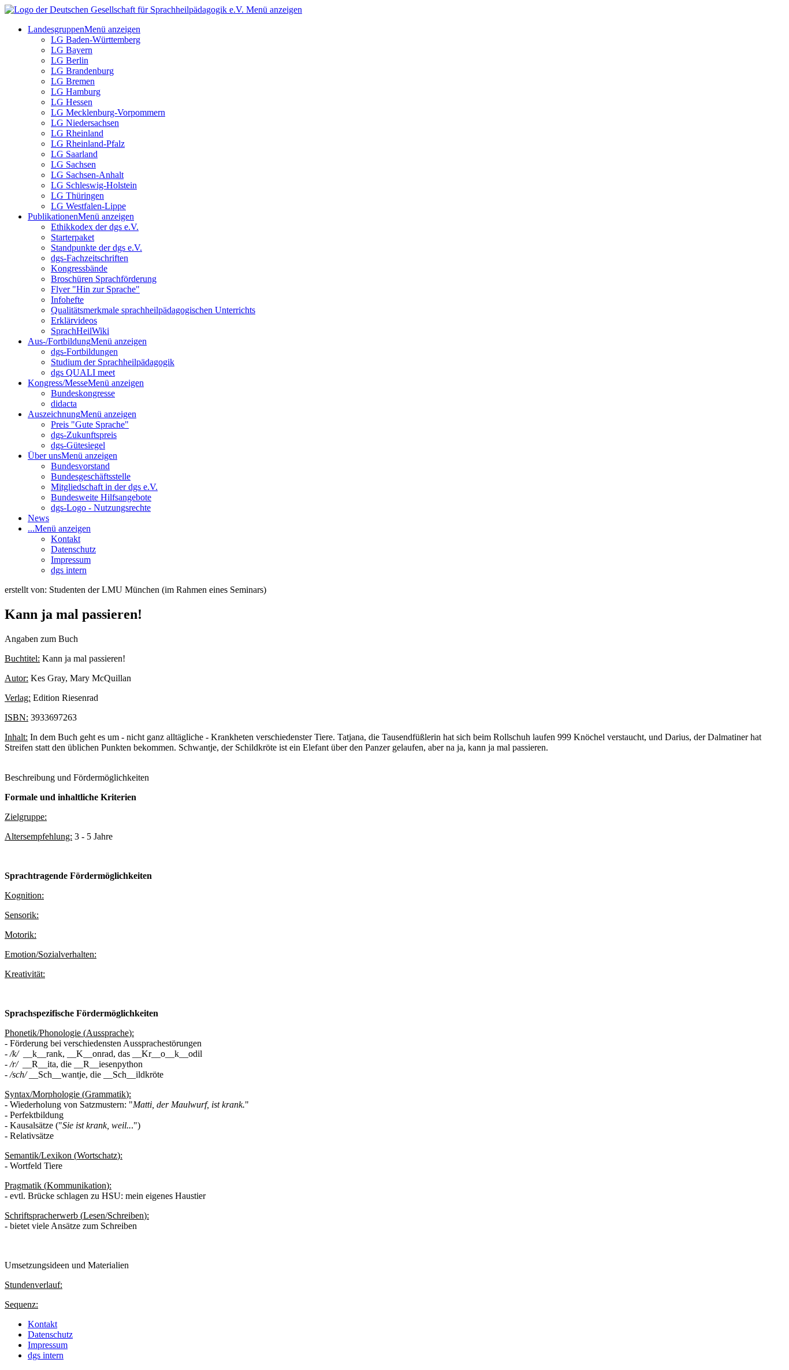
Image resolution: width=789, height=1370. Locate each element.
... (31, 528)
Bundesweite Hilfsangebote (101, 497)
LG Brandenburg (82, 71)
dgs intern (69, 570)
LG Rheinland (77, 133)
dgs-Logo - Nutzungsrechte (101, 508)
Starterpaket (72, 237)
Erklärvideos (74, 320)
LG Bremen (73, 81)
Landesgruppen (56, 29)
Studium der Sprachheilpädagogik (112, 362)
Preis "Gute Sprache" (90, 424)
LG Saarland (74, 154)
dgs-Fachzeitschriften (89, 258)
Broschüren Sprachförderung (104, 279)
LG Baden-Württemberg (95, 39)
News (38, 518)
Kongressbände (79, 268)
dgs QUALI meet (83, 372)
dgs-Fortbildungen (84, 352)
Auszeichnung (54, 414)
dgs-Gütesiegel (78, 445)
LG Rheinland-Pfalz (88, 143)
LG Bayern (71, 50)
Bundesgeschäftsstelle (91, 476)
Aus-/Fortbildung (59, 341)
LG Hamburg (76, 91)
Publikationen (53, 216)
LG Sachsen (73, 164)
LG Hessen (71, 102)
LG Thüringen (77, 196)
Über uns (44, 456)
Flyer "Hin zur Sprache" (95, 289)
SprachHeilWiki (80, 331)
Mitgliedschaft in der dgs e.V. (104, 487)
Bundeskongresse (83, 393)
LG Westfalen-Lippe (88, 206)
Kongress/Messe (58, 383)
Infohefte (67, 300)
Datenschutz (73, 549)
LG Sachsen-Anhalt (87, 175)
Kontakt (65, 539)
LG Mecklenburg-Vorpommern (108, 112)
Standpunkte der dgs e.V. (96, 248)
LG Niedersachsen (85, 123)
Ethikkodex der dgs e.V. (95, 227)
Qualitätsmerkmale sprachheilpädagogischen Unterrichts (153, 310)
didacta (64, 404)
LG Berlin (69, 60)
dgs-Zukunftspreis (84, 435)
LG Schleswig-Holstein (94, 185)
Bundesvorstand (80, 466)
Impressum (71, 560)
